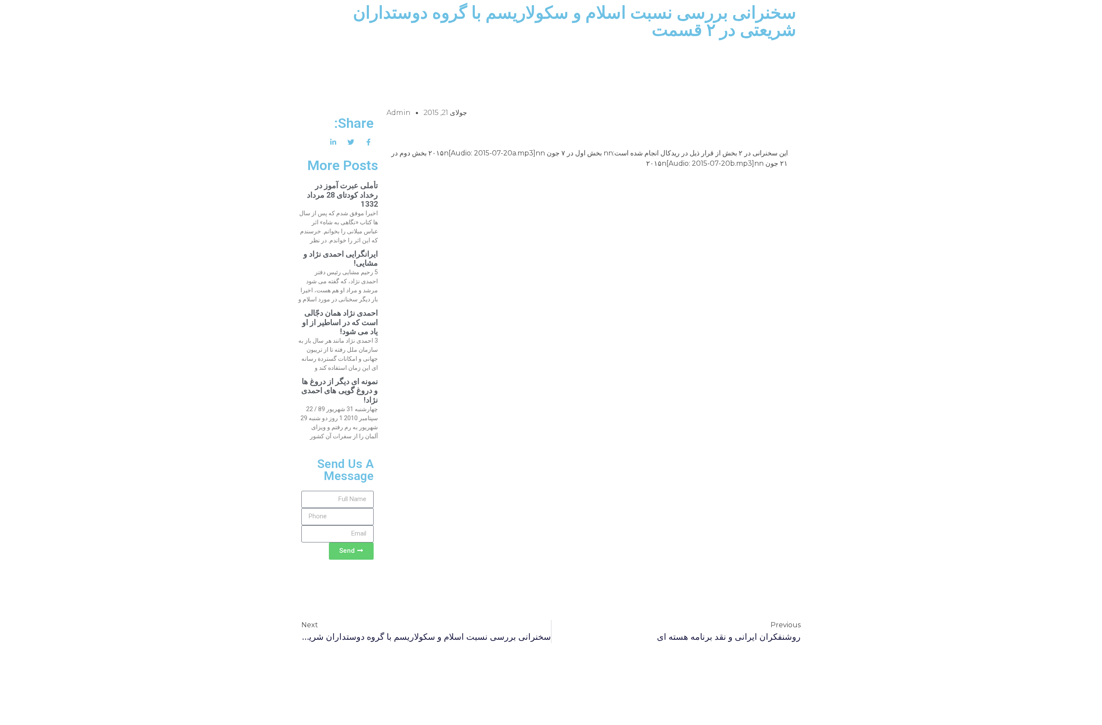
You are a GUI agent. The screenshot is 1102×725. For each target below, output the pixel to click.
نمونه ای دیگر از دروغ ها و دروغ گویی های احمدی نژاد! (339, 390)
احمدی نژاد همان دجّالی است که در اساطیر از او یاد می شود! (340, 322)
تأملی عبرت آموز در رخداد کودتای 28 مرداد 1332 (342, 194)
